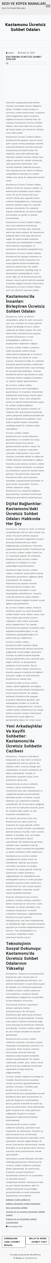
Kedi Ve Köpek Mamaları (24, 4)
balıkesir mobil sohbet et (18, 1200)
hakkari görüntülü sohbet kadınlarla (23, 1204)
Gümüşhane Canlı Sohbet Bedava (12, 1241)
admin (11, 53)
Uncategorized (15, 1226)
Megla (19, 1258)
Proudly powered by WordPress (25, 1255)
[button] (48, 6)
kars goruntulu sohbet (17, 1208)
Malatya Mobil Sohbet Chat (38, 1240)
